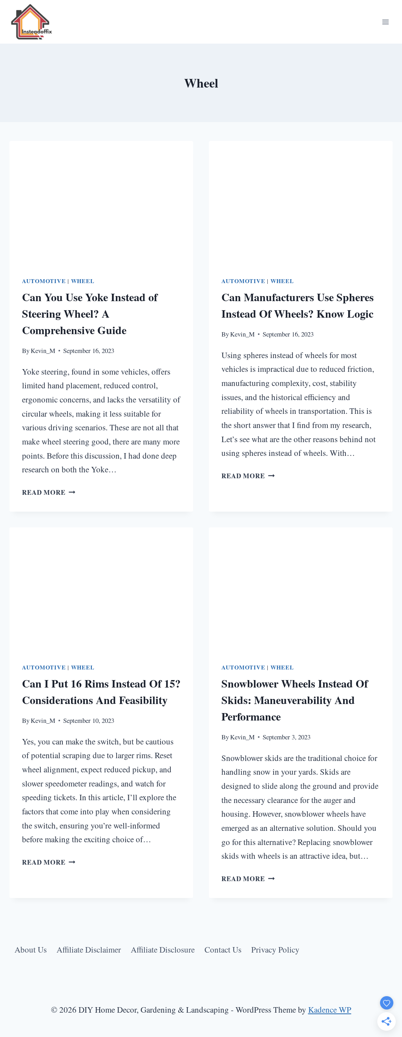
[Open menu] (385, 22)
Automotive (44, 281)
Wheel (83, 281)
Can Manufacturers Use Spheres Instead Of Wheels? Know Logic (297, 305)
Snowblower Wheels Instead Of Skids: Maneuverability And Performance (294, 699)
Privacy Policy (275, 949)
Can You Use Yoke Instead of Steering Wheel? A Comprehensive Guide (89, 313)
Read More (48, 492)
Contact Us (223, 949)
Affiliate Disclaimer (89, 949)
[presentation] (101, 202)
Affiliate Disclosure (163, 949)
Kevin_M (43, 350)
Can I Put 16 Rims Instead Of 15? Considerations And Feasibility (101, 691)
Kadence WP (329, 1009)
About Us (31, 949)
